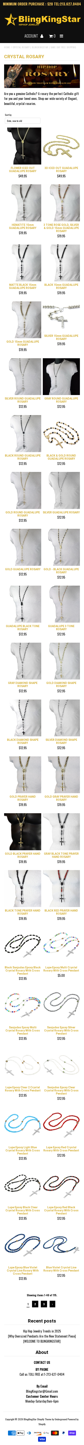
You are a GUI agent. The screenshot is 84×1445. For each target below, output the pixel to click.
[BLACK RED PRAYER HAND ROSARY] (61, 888)
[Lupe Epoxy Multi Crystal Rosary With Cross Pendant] (61, 945)
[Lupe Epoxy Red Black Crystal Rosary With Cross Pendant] (61, 1185)
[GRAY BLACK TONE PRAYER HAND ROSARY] (61, 831)
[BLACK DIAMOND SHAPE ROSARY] (22, 718)
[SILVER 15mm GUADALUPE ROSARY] (61, 317)
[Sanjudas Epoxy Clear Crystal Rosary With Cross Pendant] (61, 1065)
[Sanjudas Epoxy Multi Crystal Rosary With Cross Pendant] (22, 1005)
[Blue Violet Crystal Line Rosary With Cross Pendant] (61, 1245)
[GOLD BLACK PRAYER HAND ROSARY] (22, 831)
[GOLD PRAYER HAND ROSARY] (22, 774)
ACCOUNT (31, 36)
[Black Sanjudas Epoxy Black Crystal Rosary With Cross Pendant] (22, 945)
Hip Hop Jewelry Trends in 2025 (42, 1331)
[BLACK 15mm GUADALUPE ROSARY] (61, 263)
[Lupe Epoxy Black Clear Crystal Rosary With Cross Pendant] (22, 1185)
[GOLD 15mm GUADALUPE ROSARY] (22, 319)
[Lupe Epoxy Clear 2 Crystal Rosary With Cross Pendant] (22, 1065)
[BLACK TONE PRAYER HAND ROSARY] (22, 888)
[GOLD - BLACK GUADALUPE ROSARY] (61, 547)
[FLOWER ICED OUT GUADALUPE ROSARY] (22, 146)
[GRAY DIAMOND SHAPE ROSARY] (22, 661)
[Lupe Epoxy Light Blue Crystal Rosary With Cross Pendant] (22, 1125)
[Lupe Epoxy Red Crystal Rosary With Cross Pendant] (61, 1125)
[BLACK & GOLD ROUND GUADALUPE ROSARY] (61, 433)
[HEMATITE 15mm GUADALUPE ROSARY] (22, 202)
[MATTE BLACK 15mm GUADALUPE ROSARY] (22, 263)
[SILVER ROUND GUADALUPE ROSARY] (22, 376)
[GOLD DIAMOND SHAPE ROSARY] (61, 661)
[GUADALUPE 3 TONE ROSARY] (61, 604)
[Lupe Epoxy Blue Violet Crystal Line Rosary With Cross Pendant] (22, 1245)
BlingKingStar (30, 1419)
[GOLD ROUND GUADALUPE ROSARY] (22, 490)
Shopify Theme (44, 1419)
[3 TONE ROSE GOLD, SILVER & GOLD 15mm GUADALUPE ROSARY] (61, 202)
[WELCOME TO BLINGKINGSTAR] (42, 1341)
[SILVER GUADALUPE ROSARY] (61, 490)
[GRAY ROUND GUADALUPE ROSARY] (61, 376)
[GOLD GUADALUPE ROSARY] (22, 547)
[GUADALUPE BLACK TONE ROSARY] (22, 604)
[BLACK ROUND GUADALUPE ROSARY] (22, 433)
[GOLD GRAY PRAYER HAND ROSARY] (61, 774)
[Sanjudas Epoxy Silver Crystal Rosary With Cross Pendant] (61, 1005)
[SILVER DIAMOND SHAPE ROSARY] (61, 718)
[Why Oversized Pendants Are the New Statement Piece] (42, 1336)
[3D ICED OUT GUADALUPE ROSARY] (61, 146)
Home (7, 47)
